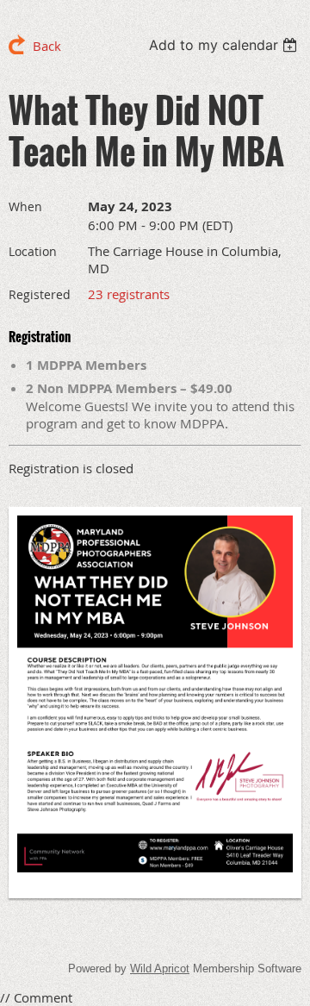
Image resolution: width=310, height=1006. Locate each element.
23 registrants (129, 294)
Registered (40, 294)
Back (47, 45)
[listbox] (225, 44)
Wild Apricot (159, 968)
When (25, 206)
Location (33, 251)
